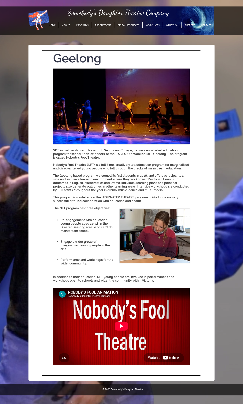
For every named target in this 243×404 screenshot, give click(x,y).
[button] (66, 25)
